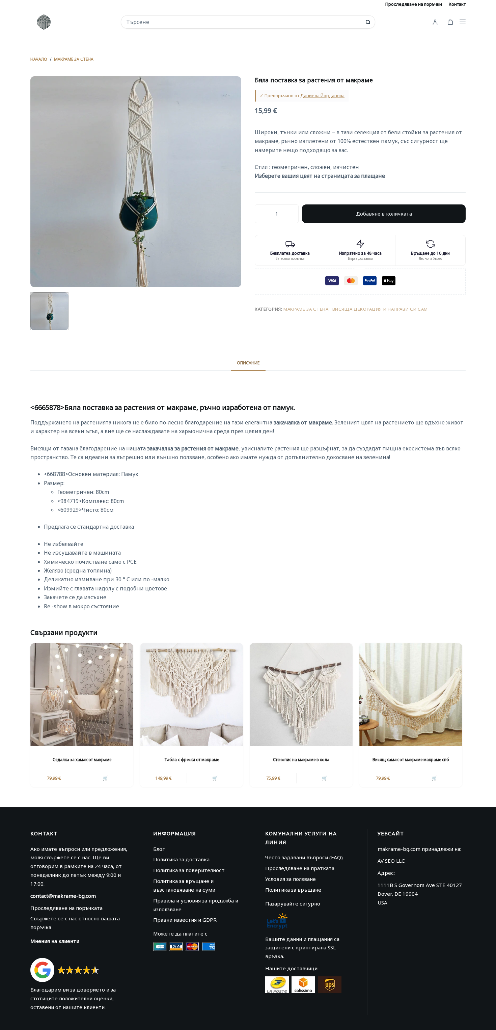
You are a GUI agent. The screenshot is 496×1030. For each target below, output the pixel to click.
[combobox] (243, 22)
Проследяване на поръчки (413, 4)
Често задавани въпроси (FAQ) (304, 857)
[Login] (435, 22)
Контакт (457, 4)
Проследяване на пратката (299, 868)
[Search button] (368, 22)
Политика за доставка (181, 859)
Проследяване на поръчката (66, 907)
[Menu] (463, 22)
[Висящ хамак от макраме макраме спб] (410, 694)
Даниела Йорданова (322, 95)
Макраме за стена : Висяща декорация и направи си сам (355, 309)
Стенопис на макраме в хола (301, 759)
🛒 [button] (105, 778)
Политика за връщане (293, 889)
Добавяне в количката (384, 213)
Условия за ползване (290, 878)
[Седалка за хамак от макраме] (81, 694)
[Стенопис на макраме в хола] (301, 694)
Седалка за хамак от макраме (82, 759)
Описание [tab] (248, 363)
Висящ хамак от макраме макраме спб (411, 759)
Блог (159, 848)
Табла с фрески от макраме (191, 759)
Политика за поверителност (189, 870)
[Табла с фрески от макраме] (191, 694)
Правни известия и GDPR (185, 919)
